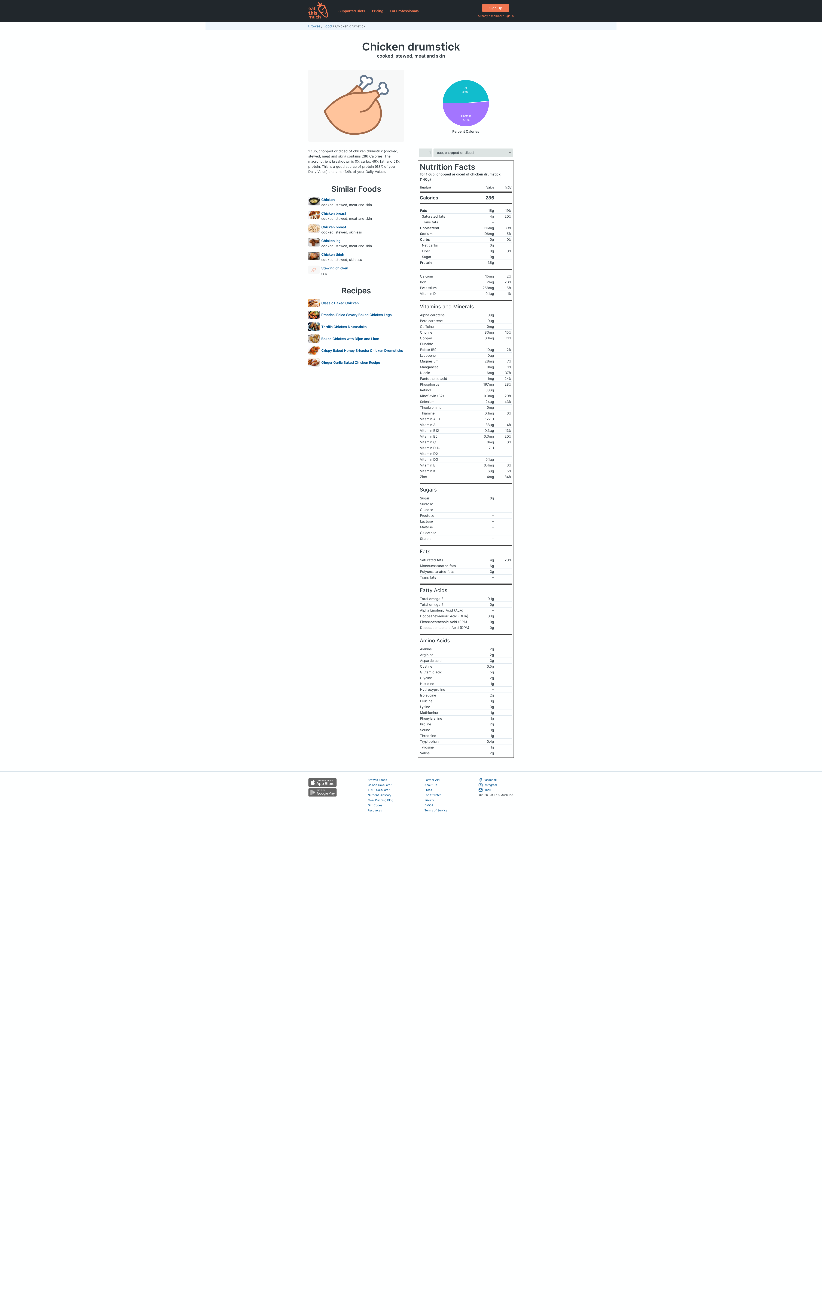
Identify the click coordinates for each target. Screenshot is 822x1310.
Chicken (328, 200)
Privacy (429, 800)
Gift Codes (375, 805)
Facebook (490, 779)
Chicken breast (333, 213)
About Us (430, 785)
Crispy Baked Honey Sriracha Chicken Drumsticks (362, 350)
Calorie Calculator (380, 785)
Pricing (377, 11)
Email (487, 790)
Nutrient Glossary (379, 795)
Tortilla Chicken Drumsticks (344, 327)
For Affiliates (432, 795)
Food (328, 26)
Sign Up (495, 8)
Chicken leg (331, 241)
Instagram (490, 785)
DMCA (428, 805)
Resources (375, 810)
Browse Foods (377, 779)
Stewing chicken (334, 268)
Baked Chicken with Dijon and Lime (350, 339)
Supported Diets (351, 11)
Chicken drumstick (411, 46)
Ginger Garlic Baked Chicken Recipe (350, 362)
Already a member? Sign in (496, 16)
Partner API (432, 779)
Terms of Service (435, 810)
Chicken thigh (332, 254)
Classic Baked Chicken (340, 303)
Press (428, 790)
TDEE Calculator (379, 790)
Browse (314, 26)
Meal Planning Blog (380, 800)
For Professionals (404, 11)
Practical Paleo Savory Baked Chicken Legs (356, 315)
